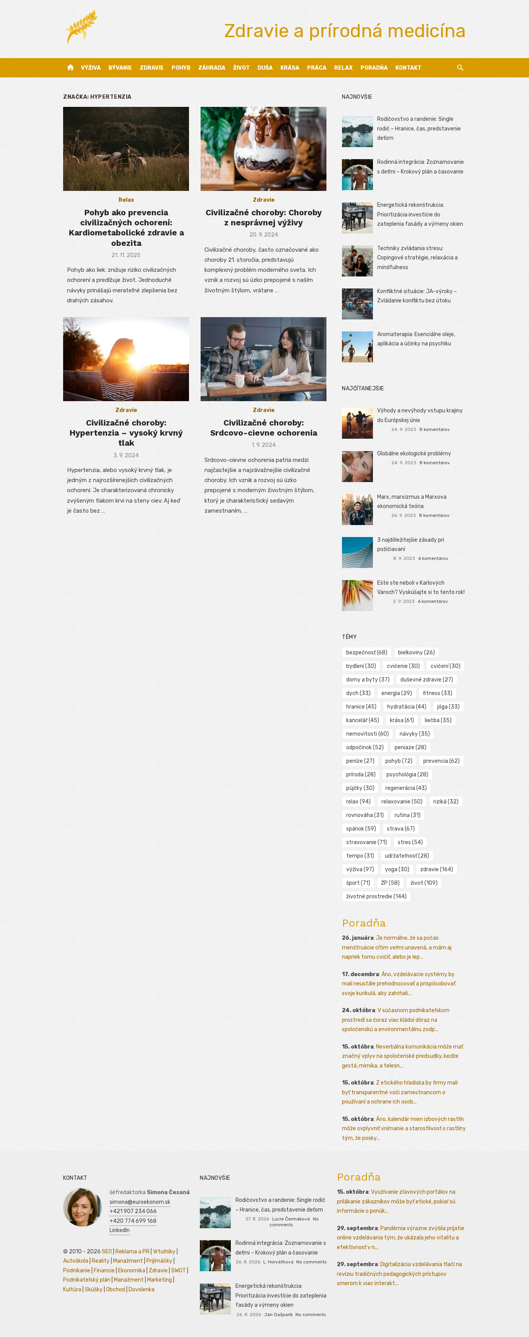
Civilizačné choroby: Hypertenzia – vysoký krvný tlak (126, 433)
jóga (448, 707)
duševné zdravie (426, 679)
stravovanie (366, 842)
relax (358, 801)
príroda (361, 774)
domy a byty (368, 679)
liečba (438, 720)
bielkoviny (416, 652)
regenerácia (406, 788)
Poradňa (374, 68)
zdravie (436, 869)
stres (410, 842)
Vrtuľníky (164, 1251)
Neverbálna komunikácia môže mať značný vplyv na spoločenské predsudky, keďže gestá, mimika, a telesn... (402, 1056)
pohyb (398, 761)
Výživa (91, 68)
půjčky (360, 788)
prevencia (441, 761)
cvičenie (403, 666)
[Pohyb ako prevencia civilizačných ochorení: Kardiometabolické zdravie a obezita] (126, 149)
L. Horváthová (278, 1262)
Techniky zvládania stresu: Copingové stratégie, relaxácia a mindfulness (417, 258)
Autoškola (75, 1261)
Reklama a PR (132, 1251)
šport (358, 883)
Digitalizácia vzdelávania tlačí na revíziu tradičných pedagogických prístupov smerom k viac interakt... (399, 1274)
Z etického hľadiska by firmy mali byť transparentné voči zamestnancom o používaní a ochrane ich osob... (400, 1092)
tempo (360, 856)
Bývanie (120, 68)
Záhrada (211, 68)
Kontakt (408, 68)
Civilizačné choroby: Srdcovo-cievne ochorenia (263, 428)
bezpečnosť (366, 652)
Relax (343, 68)
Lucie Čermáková (291, 1219)
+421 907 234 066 (133, 1211)
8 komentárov (434, 429)
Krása (289, 68)
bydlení (361, 666)
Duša (265, 68)
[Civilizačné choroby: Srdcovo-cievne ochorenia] (263, 359)
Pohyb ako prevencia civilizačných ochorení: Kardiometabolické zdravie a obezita (126, 228)
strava (401, 829)
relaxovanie (402, 801)
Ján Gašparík (278, 1314)
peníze (360, 761)
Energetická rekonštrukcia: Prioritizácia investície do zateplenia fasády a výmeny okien (420, 214)
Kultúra (72, 1289)
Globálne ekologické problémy (414, 453)
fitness (437, 693)
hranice (361, 707)
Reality (101, 1261)
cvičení (445, 666)
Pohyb (181, 68)
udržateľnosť (407, 856)
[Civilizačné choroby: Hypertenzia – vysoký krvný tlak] (126, 359)
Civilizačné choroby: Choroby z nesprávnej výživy (264, 217)
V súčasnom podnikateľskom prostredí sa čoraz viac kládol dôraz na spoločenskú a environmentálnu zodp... (396, 1020)
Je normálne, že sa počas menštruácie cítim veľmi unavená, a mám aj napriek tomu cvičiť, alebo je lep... (397, 947)
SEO (107, 1251)
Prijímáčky (159, 1261)
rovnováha (365, 815)
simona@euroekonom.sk (140, 1202)
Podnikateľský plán (86, 1280)
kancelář (362, 720)
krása (402, 720)
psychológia (407, 774)
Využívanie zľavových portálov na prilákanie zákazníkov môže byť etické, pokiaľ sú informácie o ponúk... (396, 1201)
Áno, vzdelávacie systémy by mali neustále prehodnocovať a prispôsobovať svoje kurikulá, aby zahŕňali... (398, 984)
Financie (104, 1270)
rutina (408, 815)
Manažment (128, 1261)
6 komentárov (433, 558)
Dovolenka (142, 1289)
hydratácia (406, 707)
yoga (397, 869)
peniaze (410, 747)
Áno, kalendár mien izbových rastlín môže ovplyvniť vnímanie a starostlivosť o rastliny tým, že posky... (404, 1128)
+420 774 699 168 (133, 1221)
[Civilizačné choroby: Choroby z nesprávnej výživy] (263, 149)
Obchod (115, 1289)
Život (241, 68)
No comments (311, 1262)
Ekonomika (131, 1270)
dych (358, 693)
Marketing (159, 1280)
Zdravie (152, 68)
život (424, 883)
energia (396, 693)
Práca (316, 68)
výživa (360, 869)
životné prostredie (376, 896)
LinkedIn (120, 1230)
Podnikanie (76, 1270)
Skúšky (94, 1289)
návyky (415, 734)
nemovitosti (367, 734)
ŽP (390, 883)
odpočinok (365, 747)
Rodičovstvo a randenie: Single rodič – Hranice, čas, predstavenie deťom (419, 128)
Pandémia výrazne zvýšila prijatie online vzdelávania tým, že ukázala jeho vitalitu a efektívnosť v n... (400, 1238)
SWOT (178, 1270)
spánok (361, 829)
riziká (446, 801)
